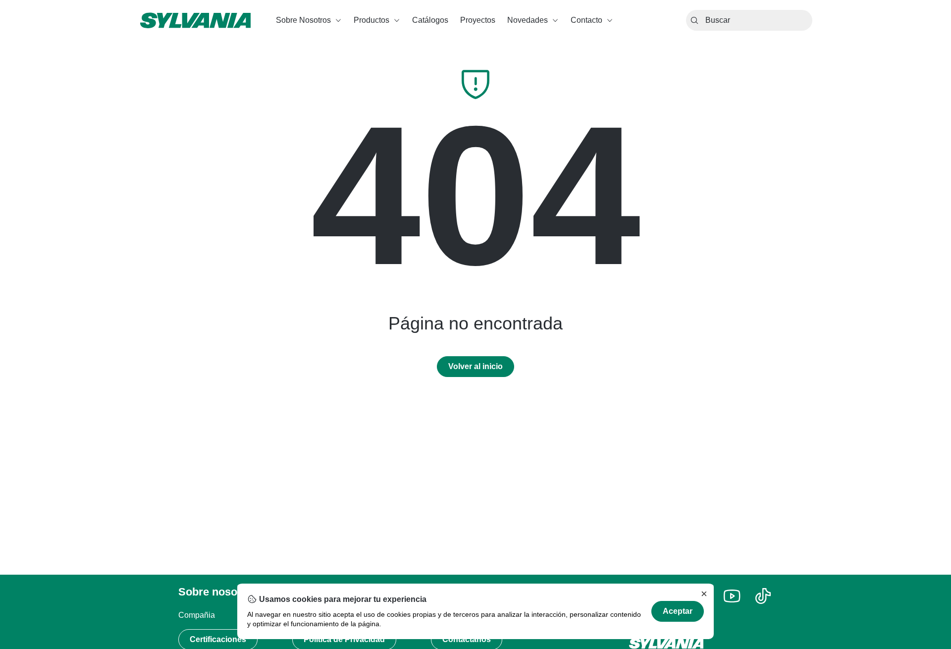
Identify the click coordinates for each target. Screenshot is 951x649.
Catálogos (430, 20)
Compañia (196, 615)
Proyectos (477, 20)
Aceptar (677, 611)
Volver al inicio (475, 366)
